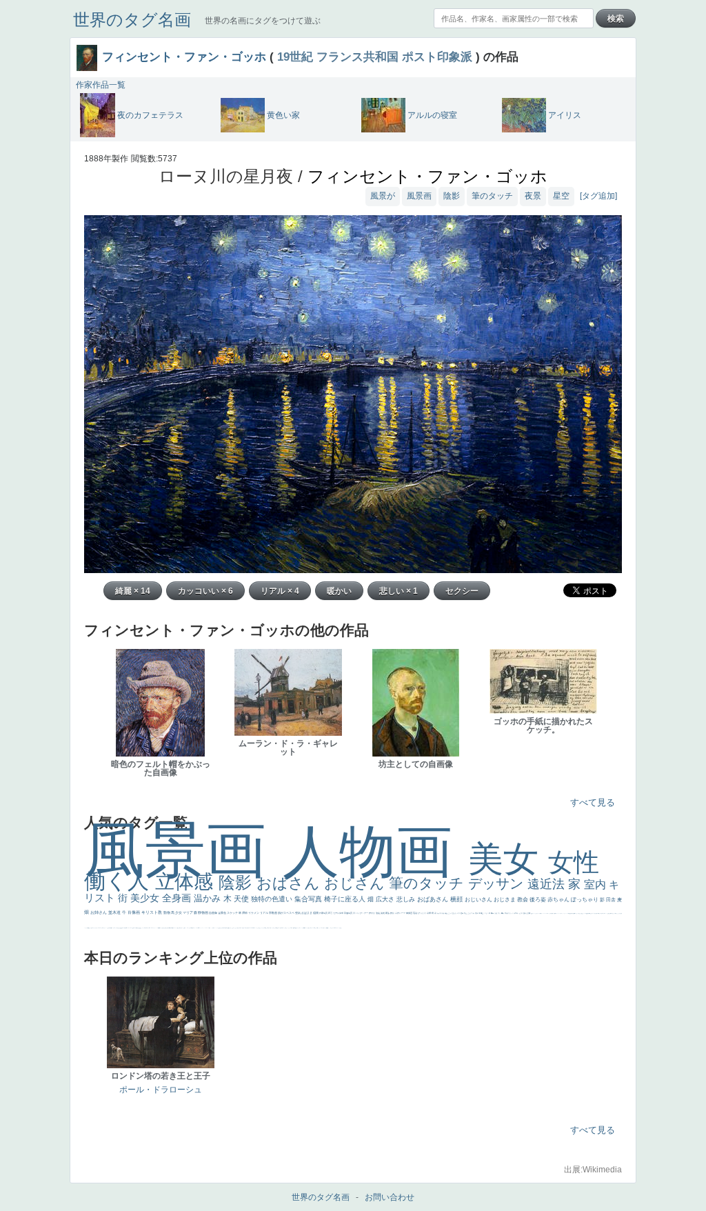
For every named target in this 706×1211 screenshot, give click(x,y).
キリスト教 (152, 912)
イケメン (254, 912)
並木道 (115, 912)
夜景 (533, 196)
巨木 (489, 913)
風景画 (419, 196)
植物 (316, 912)
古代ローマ (400, 913)
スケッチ (233, 912)
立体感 (187, 881)
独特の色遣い (272, 899)
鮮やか (372, 913)
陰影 (451, 196)
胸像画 (409, 913)
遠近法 (547, 884)
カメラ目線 (441, 913)
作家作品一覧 (100, 85)
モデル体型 (338, 913)
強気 (298, 912)
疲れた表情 (527, 913)
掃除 (245, 912)
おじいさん (479, 900)
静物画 (203, 912)
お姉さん (99, 912)
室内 (596, 884)
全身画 (178, 897)
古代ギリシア (509, 913)
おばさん (290, 883)
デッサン (497, 883)
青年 (492, 913)
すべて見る (592, 802)
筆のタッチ (492, 196)
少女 (179, 912)
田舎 (611, 899)
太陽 (496, 913)
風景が (382, 196)
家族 (387, 913)
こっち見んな (452, 913)
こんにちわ (471, 913)
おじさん (356, 883)
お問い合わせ (389, 1197)
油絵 (378, 913)
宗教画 (273, 912)
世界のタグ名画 (132, 20)
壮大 (499, 913)
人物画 (375, 851)
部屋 (465, 913)
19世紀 (295, 56)
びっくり (422, 913)
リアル (264, 912)
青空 (482, 913)
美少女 (146, 897)
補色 (446, 913)
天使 (242, 898)
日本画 (516, 913)
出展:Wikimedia (593, 1169)
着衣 (503, 913)
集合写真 (309, 899)
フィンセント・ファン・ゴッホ (184, 56)
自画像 (213, 912)
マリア (188, 912)
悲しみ (406, 899)
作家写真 (323, 913)
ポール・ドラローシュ (160, 1089)
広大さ (386, 899)
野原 (392, 913)
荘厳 (415, 913)
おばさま (307, 912)
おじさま (505, 900)
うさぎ (520, 913)
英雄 (383, 913)
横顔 (457, 899)
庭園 (462, 913)
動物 (167, 912)
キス (459, 913)
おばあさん (433, 899)
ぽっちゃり (585, 900)
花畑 (429, 913)
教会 (523, 900)
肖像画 (134, 912)
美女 (508, 859)
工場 (485, 913)
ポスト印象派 (437, 56)
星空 (561, 196)
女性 (573, 862)
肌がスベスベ (286, 912)
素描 (476, 913)
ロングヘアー (362, 913)
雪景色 (222, 912)
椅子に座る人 (345, 899)
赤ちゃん (559, 900)
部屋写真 (348, 913)
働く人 (119, 881)
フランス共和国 (357, 56)
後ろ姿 (538, 900)
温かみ (208, 898)
